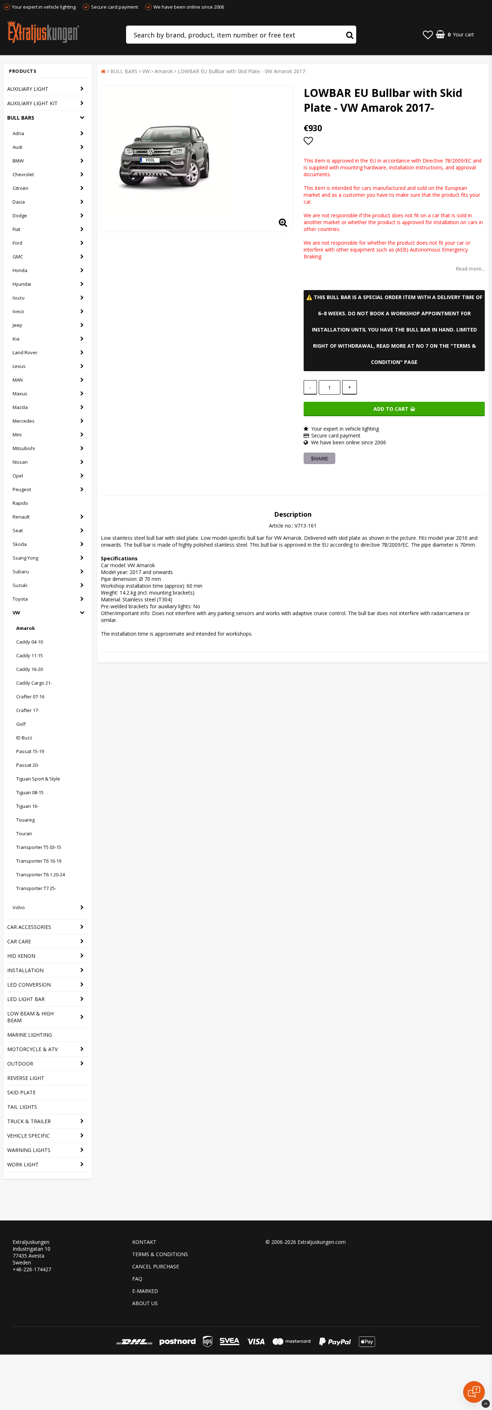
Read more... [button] (470, 268)
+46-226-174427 (32, 1269)
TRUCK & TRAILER (29, 1121)
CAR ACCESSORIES (29, 927)
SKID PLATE (21, 1092)
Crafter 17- (27, 710)
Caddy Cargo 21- (34, 683)
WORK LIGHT (23, 1164)
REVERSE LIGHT (25, 1078)
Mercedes (24, 421)
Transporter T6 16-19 (38, 861)
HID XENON (21, 955)
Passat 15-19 (30, 751)
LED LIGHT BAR (26, 999)
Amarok (25, 628)
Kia (16, 338)
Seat (18, 530)
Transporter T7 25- (36, 888)
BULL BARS (20, 117)
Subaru (21, 571)
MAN (18, 380)
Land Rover (25, 352)
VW (16, 612)
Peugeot (22, 489)
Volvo (19, 907)
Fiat (16, 229)
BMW (18, 160)
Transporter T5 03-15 (38, 847)
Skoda (20, 544)
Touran (24, 833)
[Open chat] (474, 1392)
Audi (17, 147)
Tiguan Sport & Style (38, 778)
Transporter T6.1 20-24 (40, 874)
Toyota (20, 599)
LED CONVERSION (29, 984)
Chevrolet (23, 174)
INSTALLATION (25, 970)
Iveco (18, 311)
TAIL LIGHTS (22, 1106)
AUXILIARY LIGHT (27, 88)
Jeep (17, 325)
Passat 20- (27, 765)
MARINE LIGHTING (29, 1034)
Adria (18, 133)
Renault (21, 516)
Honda (20, 270)
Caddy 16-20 (29, 669)
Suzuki (20, 585)
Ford (17, 243)
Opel (18, 475)
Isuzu (18, 297)
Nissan (20, 462)
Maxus (20, 393)
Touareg (25, 820)
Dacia (19, 202)
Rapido (20, 503)
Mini (17, 434)
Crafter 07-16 (30, 696)
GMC (18, 256)
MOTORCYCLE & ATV (32, 1049)
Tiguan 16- (27, 806)
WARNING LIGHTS (28, 1150)
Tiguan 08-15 (30, 792)
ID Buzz (24, 737)
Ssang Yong (25, 558)
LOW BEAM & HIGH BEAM (30, 1017)
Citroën (20, 188)
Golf (21, 724)
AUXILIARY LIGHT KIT (32, 103)
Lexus (19, 366)
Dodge (20, 215)
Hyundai (22, 284)
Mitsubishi (24, 448)
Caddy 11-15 (29, 655)
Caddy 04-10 (29, 642)
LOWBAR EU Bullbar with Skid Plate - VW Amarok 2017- (242, 71)
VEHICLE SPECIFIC (28, 1135)
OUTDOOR (20, 1063)
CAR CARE (19, 941)
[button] (428, 34)
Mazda (20, 407)
